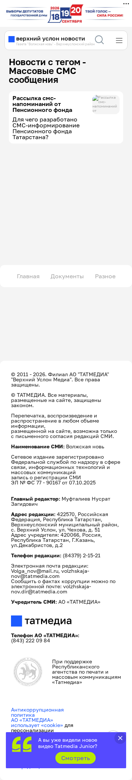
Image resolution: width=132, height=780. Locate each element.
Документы (67, 276)
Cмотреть (75, 758)
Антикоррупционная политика (37, 712)
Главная (28, 276)
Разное (105, 276)
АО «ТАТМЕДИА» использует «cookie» (37, 722)
